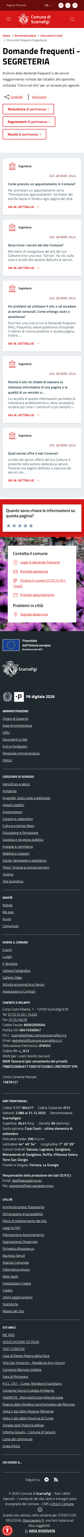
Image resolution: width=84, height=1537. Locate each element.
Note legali (10, 1276)
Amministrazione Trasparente (23, 1207)
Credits (7, 1290)
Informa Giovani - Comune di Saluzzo (29, 1432)
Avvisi (7, 919)
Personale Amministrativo (21, 753)
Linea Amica (11, 1446)
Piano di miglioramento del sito (25, 1220)
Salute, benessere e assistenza (25, 860)
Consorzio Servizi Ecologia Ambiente (28, 1390)
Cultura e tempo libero (18, 825)
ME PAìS (9, 1334)
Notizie (7, 905)
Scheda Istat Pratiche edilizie (23, 1425)
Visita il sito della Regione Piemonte (28, 1411)
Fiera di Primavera (15, 1376)
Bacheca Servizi (14, 1255)
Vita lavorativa (13, 881)
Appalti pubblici (13, 804)
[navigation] (8, 18)
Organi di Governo (15, 718)
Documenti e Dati (51, 35)
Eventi (7, 949)
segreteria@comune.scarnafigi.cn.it (37, 1040)
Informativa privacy (16, 1269)
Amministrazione (25, 35)
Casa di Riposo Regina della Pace (26, 1355)
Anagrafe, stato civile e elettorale (26, 797)
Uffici (6, 732)
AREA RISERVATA (42, 1530)
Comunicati (11, 925)
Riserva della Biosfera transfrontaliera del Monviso (39, 1404)
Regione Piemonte (16, 5)
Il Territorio (10, 963)
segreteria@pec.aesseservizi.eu (31, 1185)
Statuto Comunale (16, 1262)
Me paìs (8, 912)
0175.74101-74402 (22, 1014)
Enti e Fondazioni (15, 746)
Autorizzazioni (12, 811)
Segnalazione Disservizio (20, 1241)
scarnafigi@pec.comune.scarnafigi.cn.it (39, 1035)
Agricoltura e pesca (16, 784)
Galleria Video (12, 977)
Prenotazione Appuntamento (23, 1234)
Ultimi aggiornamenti (18, 1297)
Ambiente (10, 791)
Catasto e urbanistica (18, 818)
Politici (7, 760)
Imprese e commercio (18, 846)
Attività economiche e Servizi (23, 984)
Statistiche (10, 1304)
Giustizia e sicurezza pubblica (23, 839)
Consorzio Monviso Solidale (22, 1369)
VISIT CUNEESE (14, 1348)
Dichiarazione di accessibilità (23, 1213)
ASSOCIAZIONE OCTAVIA (21, 1341)
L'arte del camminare (18, 1439)
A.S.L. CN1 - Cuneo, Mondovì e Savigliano (32, 1383)
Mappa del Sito (13, 1311)
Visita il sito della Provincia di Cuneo (28, 1418)
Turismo (8, 874)
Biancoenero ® (33, 1520)
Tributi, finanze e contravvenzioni (26, 867)
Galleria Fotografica (16, 970)
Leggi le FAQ (11, 1227)
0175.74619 (18, 1019)
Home (6, 35)
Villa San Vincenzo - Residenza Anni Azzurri (34, 1362)
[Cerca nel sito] (72, 19)
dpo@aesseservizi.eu (27, 1180)
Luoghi (7, 956)
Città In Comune (62, 1503)
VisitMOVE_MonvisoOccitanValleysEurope (33, 1397)
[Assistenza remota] (40, 1509)
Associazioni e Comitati (19, 991)
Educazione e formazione (20, 832)
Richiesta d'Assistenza (18, 1248)
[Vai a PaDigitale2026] (29, 696)
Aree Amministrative (17, 725)
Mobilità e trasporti (16, 853)
